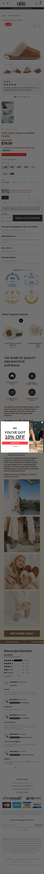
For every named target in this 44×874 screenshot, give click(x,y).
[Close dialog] (42, 422)
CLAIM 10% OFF (15, 443)
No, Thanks (15, 446)
